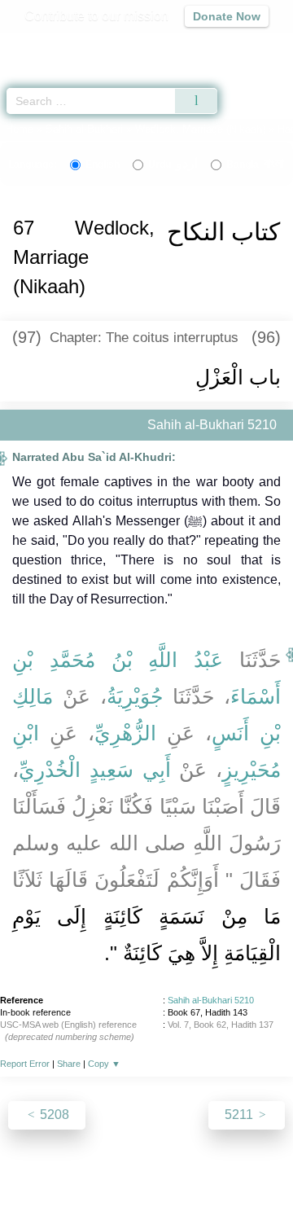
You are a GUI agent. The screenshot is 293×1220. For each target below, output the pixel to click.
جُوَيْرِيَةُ (135, 696)
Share (69, 1064)
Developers (187, 1172)
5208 (53, 1114)
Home (19, 129)
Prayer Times (180, 45)
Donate (146, 1192)
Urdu (173, 164)
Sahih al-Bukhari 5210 (211, 1000)
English (102, 164)
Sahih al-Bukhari (84, 129)
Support (121, 1172)
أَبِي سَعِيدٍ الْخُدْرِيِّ (95, 769)
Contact (252, 1172)
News (72, 1172)
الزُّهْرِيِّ (125, 733)
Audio (245, 45)
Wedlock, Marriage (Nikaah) (200, 129)
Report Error (25, 1064)
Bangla (255, 164)
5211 (240, 1114)
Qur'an (53, 45)
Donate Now (226, 16)
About (28, 1172)
